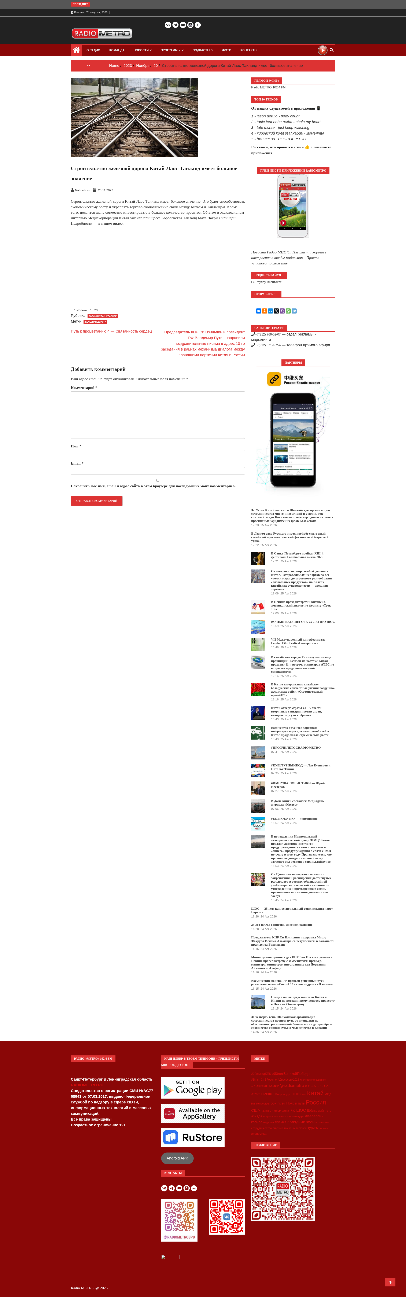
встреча (268, 1116)
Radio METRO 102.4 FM (268, 87)
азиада (256, 1116)
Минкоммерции (260, 1103)
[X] (276, 311)
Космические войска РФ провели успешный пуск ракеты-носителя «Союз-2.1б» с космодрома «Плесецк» (292, 982)
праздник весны (302, 1122)
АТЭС (255, 1094)
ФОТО (226, 50)
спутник (278, 1128)
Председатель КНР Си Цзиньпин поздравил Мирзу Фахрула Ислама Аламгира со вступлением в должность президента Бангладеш (292, 941)
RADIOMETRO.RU (87, 1085)
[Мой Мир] (270, 311)
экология (324, 1128)
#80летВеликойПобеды (291, 1074)
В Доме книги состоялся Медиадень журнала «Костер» (297, 802)
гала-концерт (295, 1116)
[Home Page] (76, 51)
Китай (315, 1093)
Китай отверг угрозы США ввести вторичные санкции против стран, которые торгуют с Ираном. (296, 711)
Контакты (248, 50)
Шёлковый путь (319, 1110)
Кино (303, 1094)
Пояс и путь (295, 1103)
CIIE (307, 1086)
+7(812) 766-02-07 (268, 334)
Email (77, 463)
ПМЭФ (281, 1103)
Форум (276, 1110)
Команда (117, 50)
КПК (295, 1094)
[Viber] (282, 311)
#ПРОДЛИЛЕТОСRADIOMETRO (296, 747)
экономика (258, 1133)
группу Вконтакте (269, 282)
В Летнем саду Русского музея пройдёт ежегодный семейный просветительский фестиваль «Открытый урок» (289, 537)
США (255, 1110)
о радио (93, 50)
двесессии (314, 1116)
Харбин (286, 1111)
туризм (313, 1128)
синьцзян (324, 1122)
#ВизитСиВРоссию (264, 1079)
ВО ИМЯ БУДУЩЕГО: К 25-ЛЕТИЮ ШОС (303, 621)
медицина (268, 1122)
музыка (280, 1122)
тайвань (289, 1128)
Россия (316, 1102)
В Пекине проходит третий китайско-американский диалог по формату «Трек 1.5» (301, 605)
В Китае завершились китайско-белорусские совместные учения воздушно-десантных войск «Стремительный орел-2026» (303, 690)
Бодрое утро (283, 1094)
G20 (326, 1086)
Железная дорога (95, 322)
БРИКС (267, 1094)
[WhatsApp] (288, 311)
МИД (328, 1094)
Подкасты (201, 50)
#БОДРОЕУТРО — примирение (294, 818)
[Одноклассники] (264, 311)
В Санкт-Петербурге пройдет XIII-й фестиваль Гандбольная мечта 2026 (297, 555)
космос (256, 1122)
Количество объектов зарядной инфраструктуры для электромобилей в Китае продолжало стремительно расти (300, 731)
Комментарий (84, 387)
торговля (301, 1128)
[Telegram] (294, 311)
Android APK (177, 1158)
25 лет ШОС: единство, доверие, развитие (282, 924)
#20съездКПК (261, 1074)
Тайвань (266, 1110)
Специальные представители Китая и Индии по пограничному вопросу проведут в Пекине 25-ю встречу (303, 1000)
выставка (280, 1116)
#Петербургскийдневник (313, 1079)
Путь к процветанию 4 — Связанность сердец (111, 331)
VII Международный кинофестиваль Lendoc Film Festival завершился (298, 641)
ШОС (301, 1110)
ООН (273, 1103)
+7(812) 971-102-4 (268, 345)
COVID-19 (317, 1086)
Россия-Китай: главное (103, 316)
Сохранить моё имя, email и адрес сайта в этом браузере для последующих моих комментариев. (153, 486)
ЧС (293, 1110)
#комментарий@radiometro (277, 1085)
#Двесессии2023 (288, 1079)
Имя (76, 446)
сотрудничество (261, 1128)
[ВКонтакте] (258, 311)
